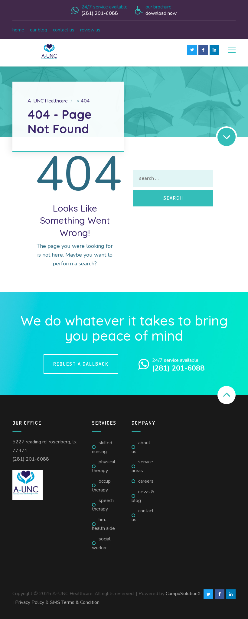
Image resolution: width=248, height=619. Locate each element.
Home (18, 30)
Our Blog (38, 30)
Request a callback (81, 364)
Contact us (63, 30)
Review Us (90, 30)
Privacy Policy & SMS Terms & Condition (57, 602)
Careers (146, 481)
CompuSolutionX (183, 593)
